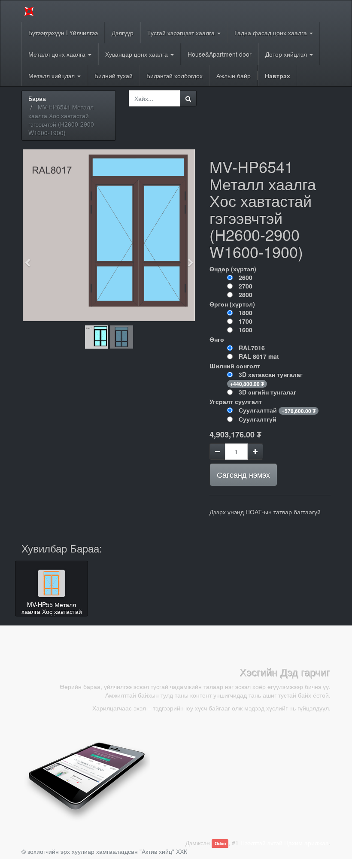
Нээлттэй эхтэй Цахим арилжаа (284, 842)
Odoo (220, 843)
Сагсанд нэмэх (243, 474)
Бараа (37, 98)
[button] (30, 258)
